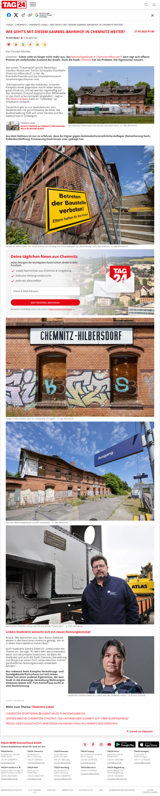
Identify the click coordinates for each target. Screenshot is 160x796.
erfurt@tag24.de (114, 762)
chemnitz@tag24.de (36, 762)
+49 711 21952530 (142, 759)
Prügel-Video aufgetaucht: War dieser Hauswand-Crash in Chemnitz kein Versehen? (62, 723)
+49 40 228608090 (62, 776)
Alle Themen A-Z (34, 791)
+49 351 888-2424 (62, 759)
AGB (101, 790)
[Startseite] (14, 5)
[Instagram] (101, 744)
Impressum (67, 790)
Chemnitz (21, 24)
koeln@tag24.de (34, 779)
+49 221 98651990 (35, 776)
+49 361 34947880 (115, 759)
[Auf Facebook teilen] (9, 15)
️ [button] (8, 44)
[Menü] (33, 4)
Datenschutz (86, 790)
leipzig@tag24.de (88, 762)
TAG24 (9, 24)
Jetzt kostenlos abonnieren (45, 302)
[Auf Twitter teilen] (16, 15)
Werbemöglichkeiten (11, 790)
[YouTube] (109, 744)
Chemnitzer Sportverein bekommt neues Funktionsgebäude (45, 713)
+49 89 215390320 (89, 770)
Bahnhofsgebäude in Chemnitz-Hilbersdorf (96, 57)
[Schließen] (152, 15)
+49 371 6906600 (34, 759)
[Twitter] (85, 744)
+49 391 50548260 (115, 776)
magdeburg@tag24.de (117, 779)
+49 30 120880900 (9, 759)
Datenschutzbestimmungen (60, 309)
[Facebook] (93, 744)
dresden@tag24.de (62, 762)
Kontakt (51, 790)
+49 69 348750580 (9, 776)
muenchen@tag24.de (90, 773)
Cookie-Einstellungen (150, 791)
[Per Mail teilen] (23, 15)
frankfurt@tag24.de (9, 779)
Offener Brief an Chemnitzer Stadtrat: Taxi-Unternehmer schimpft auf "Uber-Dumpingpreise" (67, 718)
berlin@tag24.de (8, 762)
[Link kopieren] (30, 15)
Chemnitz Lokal (38, 24)
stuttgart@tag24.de (142, 762)
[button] (154, 5)
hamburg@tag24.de (62, 779)
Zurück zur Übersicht (141, 731)
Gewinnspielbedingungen (122, 790)
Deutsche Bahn (19, 99)
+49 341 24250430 (89, 759)
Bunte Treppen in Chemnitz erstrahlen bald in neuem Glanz (43, 127)
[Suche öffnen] (146, 5)
